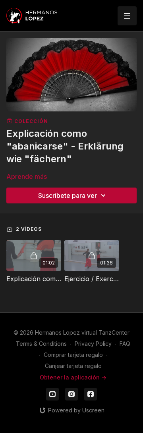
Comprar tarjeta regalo (73, 354)
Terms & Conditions (41, 343)
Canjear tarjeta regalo (73, 365)
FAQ (125, 343)
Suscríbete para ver (67, 195)
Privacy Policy (93, 343)
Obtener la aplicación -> (73, 377)
